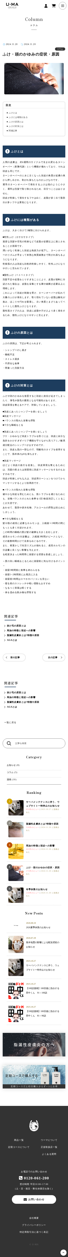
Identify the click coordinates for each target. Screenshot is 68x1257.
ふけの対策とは (16, 126)
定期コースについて (19, 1147)
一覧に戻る (10, 722)
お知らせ (11, 765)
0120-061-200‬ (36, 1178)
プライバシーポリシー (34, 1225)
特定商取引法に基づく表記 (34, 1232)
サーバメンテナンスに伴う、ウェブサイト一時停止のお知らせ (43, 804)
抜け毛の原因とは (16, 626)
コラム (10, 772)
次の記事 (53, 657)
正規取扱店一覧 (49, 1147)
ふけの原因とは (16, 122)
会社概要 (34, 1218)
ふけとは (13, 113)
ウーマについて (49, 1140)
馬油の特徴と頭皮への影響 (21, 630)
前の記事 (15, 657)
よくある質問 (49, 1154)
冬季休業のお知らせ (37, 889)
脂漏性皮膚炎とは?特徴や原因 (23, 635)
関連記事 (13, 130)
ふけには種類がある (18, 117)
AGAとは (12, 640)
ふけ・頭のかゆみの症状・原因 (43, 867)
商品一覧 (19, 1140)
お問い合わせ (36, 1199)
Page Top (63, 1252)
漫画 (9, 779)
